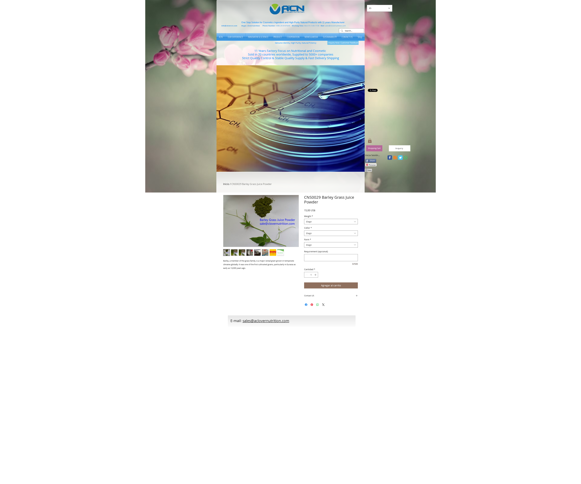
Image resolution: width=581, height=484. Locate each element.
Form (307, 239)
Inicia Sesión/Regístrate (372, 155)
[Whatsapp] (405, 157)
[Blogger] (395, 157)
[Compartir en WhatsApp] (317, 304)
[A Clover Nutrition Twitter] (389, 157)
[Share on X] (323, 304)
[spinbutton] (311, 274)
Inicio (226, 184)
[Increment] (316, 274)
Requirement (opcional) (316, 251)
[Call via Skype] (309, 322)
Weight (308, 216)
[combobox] (331, 221)
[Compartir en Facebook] (306, 304)
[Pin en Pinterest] (312, 304)
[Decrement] (306, 274)
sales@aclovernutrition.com (266, 320)
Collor (308, 228)
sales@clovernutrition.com (335, 26)
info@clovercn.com (229, 26)
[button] (291, 118)
